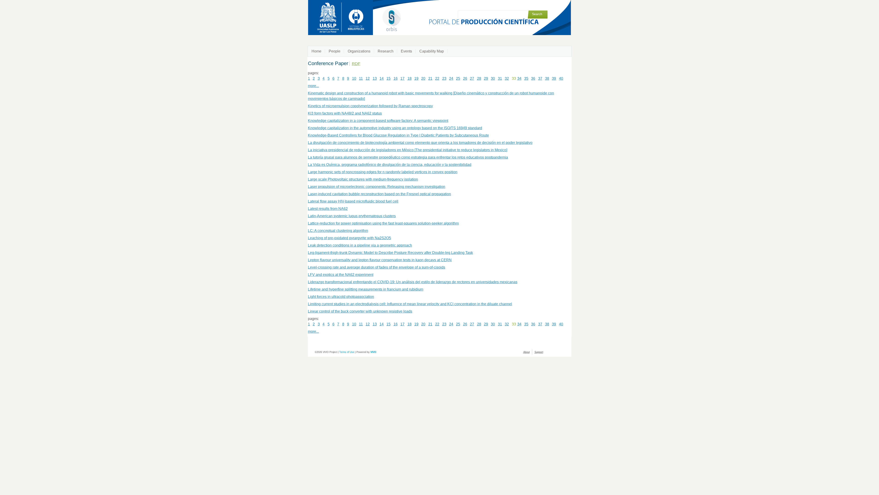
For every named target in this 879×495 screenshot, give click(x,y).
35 (526, 78)
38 (547, 78)
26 (465, 78)
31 (500, 78)
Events (406, 51)
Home (316, 51)
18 (409, 78)
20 (423, 78)
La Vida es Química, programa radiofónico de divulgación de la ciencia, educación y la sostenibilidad (389, 165)
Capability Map (431, 51)
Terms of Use (346, 352)
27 (472, 78)
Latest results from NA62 (328, 209)
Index (533, 5)
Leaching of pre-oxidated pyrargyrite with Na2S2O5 (349, 238)
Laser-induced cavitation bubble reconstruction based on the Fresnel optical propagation (379, 194)
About (526, 352)
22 (437, 78)
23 (444, 78)
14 (382, 78)
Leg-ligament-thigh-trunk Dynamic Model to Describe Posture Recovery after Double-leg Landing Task (390, 253)
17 (402, 78)
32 (507, 78)
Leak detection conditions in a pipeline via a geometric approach (360, 245)
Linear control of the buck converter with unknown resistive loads (360, 311)
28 (479, 78)
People (334, 51)
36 (533, 78)
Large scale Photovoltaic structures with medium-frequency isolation (363, 179)
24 (451, 78)
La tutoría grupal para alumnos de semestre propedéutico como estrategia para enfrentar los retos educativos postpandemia (408, 157)
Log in (544, 5)
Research (385, 51)
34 (519, 78)
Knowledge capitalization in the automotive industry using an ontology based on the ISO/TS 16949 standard (395, 128)
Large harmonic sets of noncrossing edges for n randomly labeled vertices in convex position (382, 172)
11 (361, 78)
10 (354, 78)
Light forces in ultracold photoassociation (341, 297)
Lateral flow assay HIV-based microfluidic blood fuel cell (353, 201)
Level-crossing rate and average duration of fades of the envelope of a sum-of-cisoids (376, 267)
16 (395, 78)
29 (486, 78)
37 (540, 78)
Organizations (359, 51)
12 (368, 78)
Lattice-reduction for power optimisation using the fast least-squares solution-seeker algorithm (383, 223)
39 (554, 78)
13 (375, 78)
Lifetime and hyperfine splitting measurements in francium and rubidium (365, 289)
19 (416, 78)
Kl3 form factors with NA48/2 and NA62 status (345, 113)
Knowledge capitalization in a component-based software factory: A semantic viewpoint (378, 121)
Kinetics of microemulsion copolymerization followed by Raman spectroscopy (370, 106)
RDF (356, 63)
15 (388, 78)
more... (313, 86)
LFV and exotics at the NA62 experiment (340, 275)
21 (430, 78)
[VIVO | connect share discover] (372, 13)
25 (458, 78)
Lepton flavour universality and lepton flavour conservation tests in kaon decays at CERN (380, 260)
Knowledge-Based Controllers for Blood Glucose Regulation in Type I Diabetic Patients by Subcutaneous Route (398, 135)
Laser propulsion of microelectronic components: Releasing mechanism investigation (376, 187)
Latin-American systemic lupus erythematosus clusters (352, 216)
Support (538, 352)
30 (493, 78)
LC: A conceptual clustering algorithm (338, 231)
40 (561, 78)
